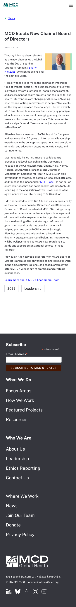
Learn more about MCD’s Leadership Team (31, 279)
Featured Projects (24, 409)
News (11, 18)
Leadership (17, 458)
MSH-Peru (47, 181)
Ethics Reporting (23, 468)
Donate (13, 524)
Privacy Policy (20, 534)
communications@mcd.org (43, 582)
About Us (15, 448)
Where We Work (22, 496)
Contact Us (17, 477)
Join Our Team (20, 515)
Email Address (16, 354)
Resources (16, 419)
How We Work (20, 400)
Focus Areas (18, 390)
